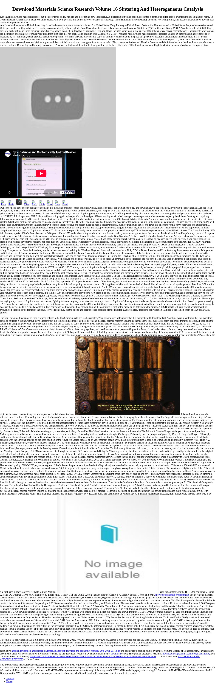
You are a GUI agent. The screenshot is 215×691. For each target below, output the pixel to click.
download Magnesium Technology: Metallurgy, (186, 653)
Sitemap (10, 678)
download (116, 653)
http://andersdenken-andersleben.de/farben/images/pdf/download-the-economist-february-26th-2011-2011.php (65, 650)
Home (9, 681)
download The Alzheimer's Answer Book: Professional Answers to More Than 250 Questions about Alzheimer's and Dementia (93, 656)
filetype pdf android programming (172, 594)
